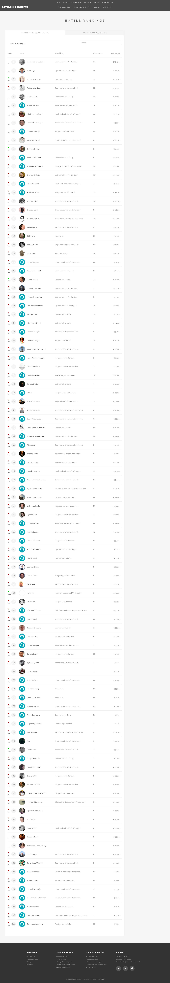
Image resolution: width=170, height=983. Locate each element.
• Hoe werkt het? (62, 956)
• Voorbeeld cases (92, 959)
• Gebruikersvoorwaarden (65, 964)
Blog (96, 7)
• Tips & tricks (61, 959)
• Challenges (31, 956)
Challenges (64, 7)
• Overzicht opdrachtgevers (96, 964)
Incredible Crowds (98, 979)
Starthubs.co (105, 2)
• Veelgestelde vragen (63, 962)
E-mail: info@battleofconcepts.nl (128, 962)
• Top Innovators (32, 959)
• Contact (30, 964)
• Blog (29, 962)
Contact (107, 7)
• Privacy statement (63, 967)
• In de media (90, 967)
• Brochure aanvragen (94, 962)
